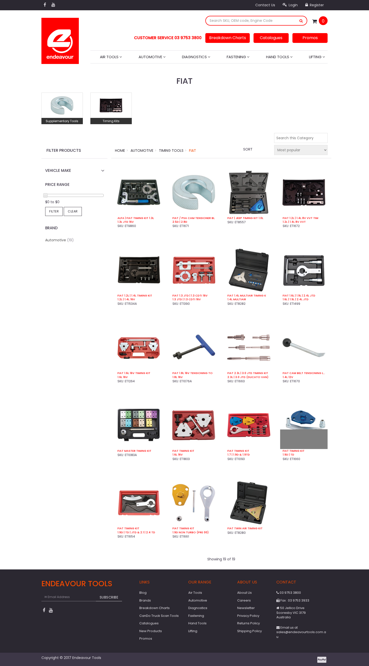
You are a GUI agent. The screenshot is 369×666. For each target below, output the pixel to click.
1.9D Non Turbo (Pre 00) (190, 532)
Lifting (316, 56)
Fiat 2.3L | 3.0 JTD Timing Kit (247, 373)
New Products (150, 631)
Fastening (237, 56)
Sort (248, 149)
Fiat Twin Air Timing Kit (245, 528)
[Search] (301, 20)
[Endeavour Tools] (60, 39)
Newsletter (246, 608)
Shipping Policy (249, 631)
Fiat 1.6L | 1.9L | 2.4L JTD (299, 296)
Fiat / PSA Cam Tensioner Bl (193, 218)
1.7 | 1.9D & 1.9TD (238, 455)
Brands (145, 600)
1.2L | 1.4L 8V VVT (294, 222)
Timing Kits (111, 121)
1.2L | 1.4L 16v (126, 299)
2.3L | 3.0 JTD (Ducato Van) (247, 377)
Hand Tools (278, 56)
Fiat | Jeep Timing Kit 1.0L (245, 218)
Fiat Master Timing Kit (134, 451)
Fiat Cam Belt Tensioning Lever (304, 373)
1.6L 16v (122, 377)
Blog (143, 592)
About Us (244, 592)
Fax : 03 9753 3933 (294, 600)
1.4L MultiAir (236, 299)
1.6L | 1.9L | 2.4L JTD (296, 299)
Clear (73, 211)
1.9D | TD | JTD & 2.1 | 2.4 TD (136, 532)
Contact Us (265, 5)
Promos (310, 38)
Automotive (151, 56)
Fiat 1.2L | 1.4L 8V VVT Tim (300, 218)
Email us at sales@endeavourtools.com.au (301, 632)
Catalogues (271, 38)
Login (293, 5)
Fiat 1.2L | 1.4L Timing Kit (134, 296)
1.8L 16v (177, 377)
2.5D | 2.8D (179, 222)
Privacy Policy (248, 615)
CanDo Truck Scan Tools (159, 615)
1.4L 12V (288, 377)
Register (316, 5)
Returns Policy (248, 623)
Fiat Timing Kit (183, 451)
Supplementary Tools (62, 121)
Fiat (192, 150)
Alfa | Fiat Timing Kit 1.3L (135, 218)
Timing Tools (171, 150)
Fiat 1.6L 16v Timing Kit (133, 373)
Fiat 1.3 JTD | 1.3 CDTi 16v (190, 296)
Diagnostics (195, 56)
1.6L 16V (177, 455)
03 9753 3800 (290, 592)
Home (120, 150)
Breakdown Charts (227, 38)
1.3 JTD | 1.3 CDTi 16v (186, 299)
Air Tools (109, 56)
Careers (244, 600)
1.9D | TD (288, 455)
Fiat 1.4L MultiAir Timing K (246, 296)
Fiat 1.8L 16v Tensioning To (192, 373)
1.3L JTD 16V (125, 222)
